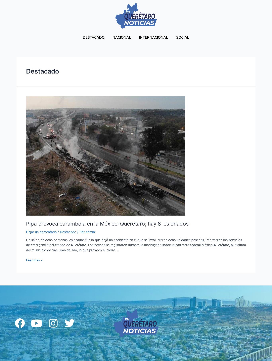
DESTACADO (94, 37)
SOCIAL (182, 37)
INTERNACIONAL (153, 37)
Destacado (68, 232)
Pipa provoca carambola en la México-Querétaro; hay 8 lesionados (107, 224)
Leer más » (34, 260)
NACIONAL (122, 37)
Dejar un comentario (41, 232)
